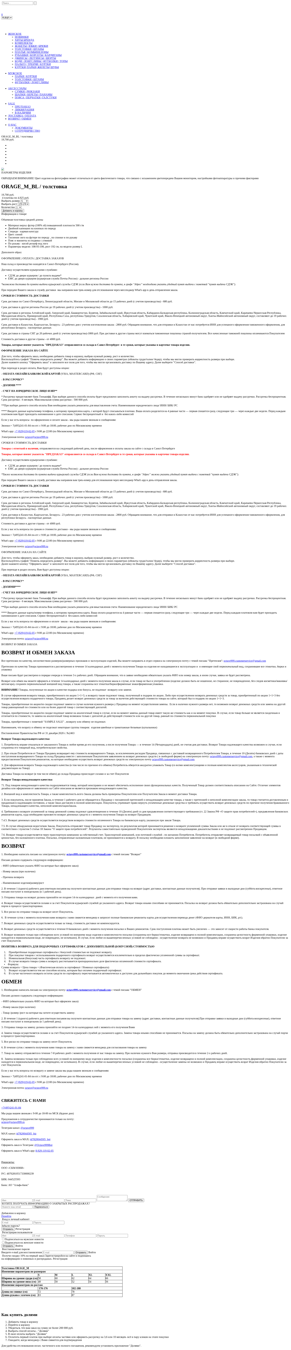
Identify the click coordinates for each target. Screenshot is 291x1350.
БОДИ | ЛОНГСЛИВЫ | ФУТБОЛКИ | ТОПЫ (41, 61)
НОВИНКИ (22, 36)
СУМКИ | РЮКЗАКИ (27, 91)
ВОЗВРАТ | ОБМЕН (19, 118)
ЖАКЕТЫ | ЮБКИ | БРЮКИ (31, 46)
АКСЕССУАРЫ (17, 88)
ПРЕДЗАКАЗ (22, 106)
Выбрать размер (10, 200)
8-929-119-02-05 (45, 1150)
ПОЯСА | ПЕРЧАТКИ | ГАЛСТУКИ (36, 97)
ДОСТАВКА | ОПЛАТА (22, 115)
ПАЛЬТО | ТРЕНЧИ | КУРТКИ (33, 64)
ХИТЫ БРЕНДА (24, 40)
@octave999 (27, 1127)
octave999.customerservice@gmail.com (245, 660)
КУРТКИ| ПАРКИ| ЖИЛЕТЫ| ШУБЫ (37, 67)
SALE (11, 103)
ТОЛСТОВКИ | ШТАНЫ (29, 49)
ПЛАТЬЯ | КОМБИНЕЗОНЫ (31, 52)
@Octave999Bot (43, 1145)
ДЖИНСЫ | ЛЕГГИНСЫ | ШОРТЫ (35, 58)
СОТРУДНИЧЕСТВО (27, 130)
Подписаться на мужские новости (24, 1239)
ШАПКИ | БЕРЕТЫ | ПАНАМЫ (33, 94)
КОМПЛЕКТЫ (24, 43)
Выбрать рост (9, 204)
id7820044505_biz (26, 1133)
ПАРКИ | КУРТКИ (26, 76)
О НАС (12, 124)
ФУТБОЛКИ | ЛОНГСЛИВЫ (32, 82)
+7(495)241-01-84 (11, 1107)
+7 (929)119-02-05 (24, 431)
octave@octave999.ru (36, 437)
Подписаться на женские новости (24, 1242)
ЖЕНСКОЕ (15, 33)
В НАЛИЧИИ (23, 112)
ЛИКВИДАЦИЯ (24, 109)
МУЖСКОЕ (15, 73)
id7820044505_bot (40, 1139)
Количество (8, 207)
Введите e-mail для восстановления (21, 1252)
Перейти (6, 1216)
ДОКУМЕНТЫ (24, 127)
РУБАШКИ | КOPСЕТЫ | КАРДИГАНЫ (38, 55)
